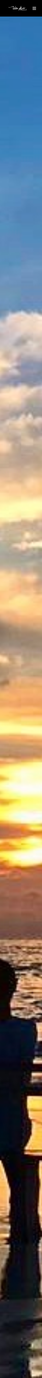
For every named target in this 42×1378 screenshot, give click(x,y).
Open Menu (34, 8)
